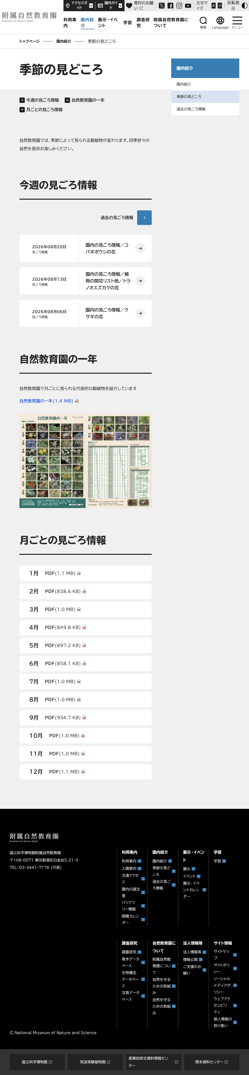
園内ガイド (111, 5)
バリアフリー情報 (129, 906)
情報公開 (190, 959)
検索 (203, 27)
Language (220, 27)
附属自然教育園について (161, 966)
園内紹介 (87, 23)
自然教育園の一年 (88, 100)
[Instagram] (179, 6)
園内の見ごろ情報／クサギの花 (107, 313)
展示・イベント (108, 23)
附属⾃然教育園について (171, 23)
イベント (189, 876)
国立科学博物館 (34, 1062)
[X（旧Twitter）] (162, 6)
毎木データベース (130, 962)
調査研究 (143, 23)
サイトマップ (221, 955)
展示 (186, 869)
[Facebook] (170, 6)
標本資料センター (209, 1062)
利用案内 (70, 23)
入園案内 (129, 868)
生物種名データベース (130, 979)
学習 (127, 22)
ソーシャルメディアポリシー (222, 985)
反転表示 (233, 6)
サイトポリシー (222, 968)
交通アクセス (130, 879)
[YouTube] (188, 6)
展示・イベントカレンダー (191, 889)
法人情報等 (192, 952)
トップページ (29, 41)
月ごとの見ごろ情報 (44, 110)
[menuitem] (205, 84)
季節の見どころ (189, 96)
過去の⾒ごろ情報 (191, 109)
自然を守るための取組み (161, 986)
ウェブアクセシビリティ (222, 1005)
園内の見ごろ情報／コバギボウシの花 (107, 248)
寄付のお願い (143, 5)
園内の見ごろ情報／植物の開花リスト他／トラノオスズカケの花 (108, 281)
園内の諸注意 (131, 892)
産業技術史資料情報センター (148, 1061)
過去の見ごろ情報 (117, 217)
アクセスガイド (79, 5)
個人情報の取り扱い (223, 1022)
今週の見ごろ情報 (42, 100)
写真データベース (130, 996)
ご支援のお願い (192, 970)
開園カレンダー (130, 919)
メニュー (237, 27)
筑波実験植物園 (93, 1062)
